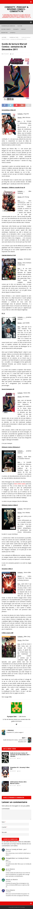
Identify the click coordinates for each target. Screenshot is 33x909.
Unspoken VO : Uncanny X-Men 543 (19, 768)
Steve (7, 849)
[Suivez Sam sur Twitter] (16, 724)
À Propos (12, 32)
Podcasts (15, 29)
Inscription (4, 32)
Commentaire (6, 808)
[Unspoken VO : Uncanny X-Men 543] (5, 776)
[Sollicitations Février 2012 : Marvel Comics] (5, 791)
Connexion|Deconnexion (8, 26)
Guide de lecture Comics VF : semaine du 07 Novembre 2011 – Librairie (20, 754)
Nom (3, 822)
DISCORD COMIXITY (6, 29)
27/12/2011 (6, 54)
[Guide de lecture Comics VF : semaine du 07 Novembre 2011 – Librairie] (5, 762)
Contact (23, 29)
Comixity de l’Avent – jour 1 (19, 849)
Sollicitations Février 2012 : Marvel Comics (18, 782)
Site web (4, 832)
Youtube (19, 26)
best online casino (20, 484)
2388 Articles (22, 716)
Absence (12, 869)
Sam (12, 54)
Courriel (4, 827)
